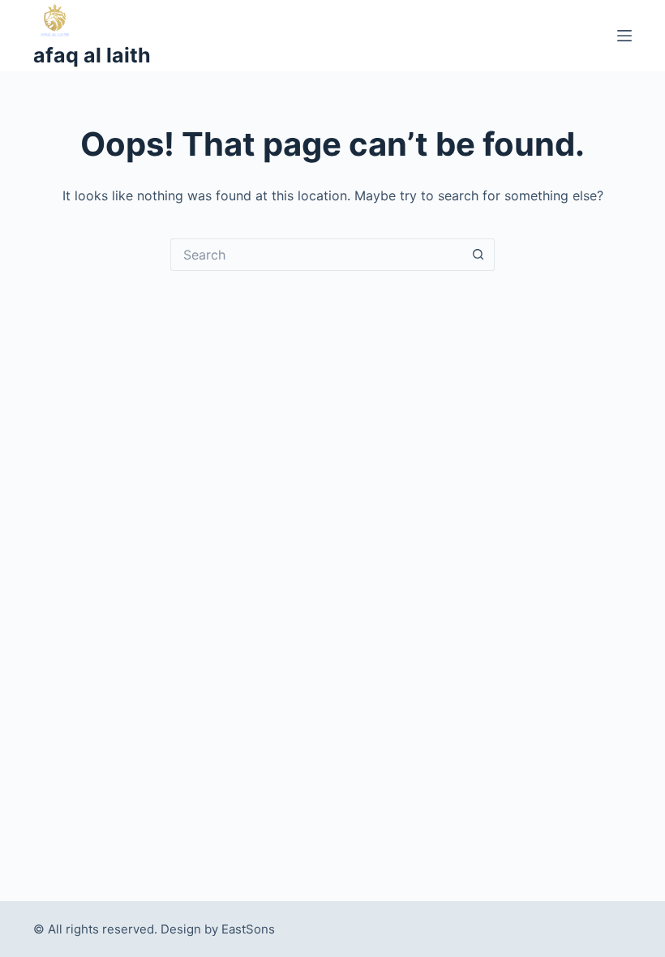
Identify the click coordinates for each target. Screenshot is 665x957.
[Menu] (624, 35)
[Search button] (478, 254)
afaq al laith (92, 55)
